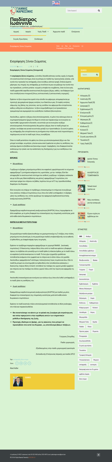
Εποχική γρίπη (86, 116)
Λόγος (92, 312)
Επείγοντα (76, 31)
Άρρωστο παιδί (59, 31)
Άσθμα (88, 236)
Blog (66, 46)
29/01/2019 (81, 194)
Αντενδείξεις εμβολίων (86, 251)
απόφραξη (16, 359)
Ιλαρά (92, 298)
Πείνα (89, 326)
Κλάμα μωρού (84, 307)
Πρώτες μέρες (84, 331)
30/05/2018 (81, 221)
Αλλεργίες (84, 95)
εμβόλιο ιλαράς (84, 374)
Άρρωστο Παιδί (86, 102)
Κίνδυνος (82, 303)
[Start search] (99, 10)
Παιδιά (81, 326)
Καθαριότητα (85, 123)
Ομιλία (95, 322)
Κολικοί (83, 129)
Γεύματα (82, 269)
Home (58, 46)
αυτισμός (93, 364)
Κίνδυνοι (83, 126)
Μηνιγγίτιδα (83, 317)
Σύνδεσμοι (38, 39)
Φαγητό (96, 360)
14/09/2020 (81, 167)
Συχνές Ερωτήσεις (20, 39)
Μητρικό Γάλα (85, 133)
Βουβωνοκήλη (84, 260)
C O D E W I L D (31, 457)
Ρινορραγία (83, 336)
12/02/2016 (13, 66)
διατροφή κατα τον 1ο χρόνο (88, 369)
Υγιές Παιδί (42, 31)
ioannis (21, 66)
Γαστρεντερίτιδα (84, 265)
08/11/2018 (80, 208)
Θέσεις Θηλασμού (85, 288)
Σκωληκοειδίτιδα (84, 341)
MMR (80, 236)
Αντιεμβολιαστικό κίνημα (87, 255)
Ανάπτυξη (84, 99)
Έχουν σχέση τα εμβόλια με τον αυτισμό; (93, 216)
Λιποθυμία (82, 312)
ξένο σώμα (24, 359)
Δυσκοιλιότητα (84, 279)
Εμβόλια (95, 284)
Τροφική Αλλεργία (85, 355)
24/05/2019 (81, 180)
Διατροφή (84, 105)
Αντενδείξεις (83, 246)
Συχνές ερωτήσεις (87, 136)
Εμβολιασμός (83, 284)
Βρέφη (95, 260)
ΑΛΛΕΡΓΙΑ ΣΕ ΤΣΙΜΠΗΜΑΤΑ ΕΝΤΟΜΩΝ (93, 175)
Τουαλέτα (83, 140)
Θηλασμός (84, 119)
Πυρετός (95, 331)
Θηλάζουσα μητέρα (85, 293)
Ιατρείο (28, 31)
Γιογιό (91, 269)
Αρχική (16, 31)
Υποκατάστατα (84, 360)
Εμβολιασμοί (85, 109)
